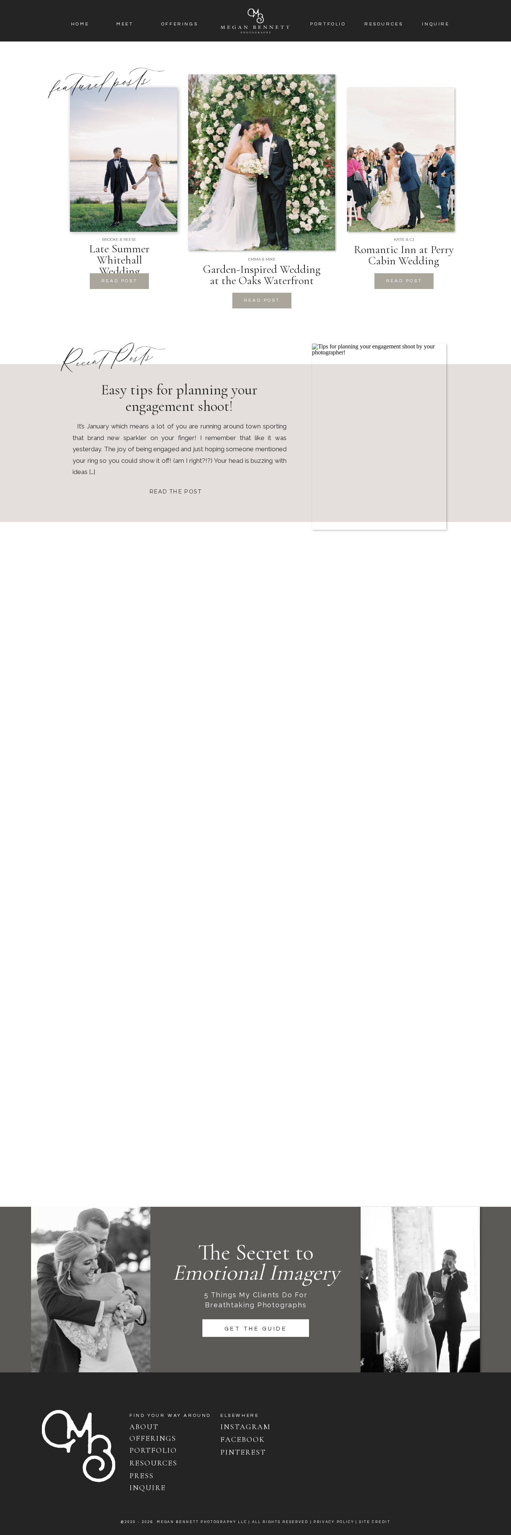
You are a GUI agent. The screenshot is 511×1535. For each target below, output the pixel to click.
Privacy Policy (333, 1522)
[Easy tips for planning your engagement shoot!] (379, 437)
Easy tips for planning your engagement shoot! (179, 398)
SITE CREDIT (375, 1522)
